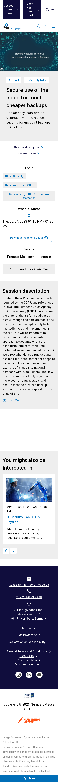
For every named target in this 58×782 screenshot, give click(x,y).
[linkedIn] (29, 675)
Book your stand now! (30, 9)
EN (49, 10)
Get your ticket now (9, 9)
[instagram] (18, 675)
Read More (12, 400)
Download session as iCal (29, 238)
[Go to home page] (15, 27)
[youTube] (39, 675)
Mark (29, 778)
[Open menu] (53, 26)
